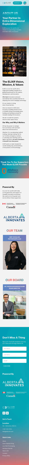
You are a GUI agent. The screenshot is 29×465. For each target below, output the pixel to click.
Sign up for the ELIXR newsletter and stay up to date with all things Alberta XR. (14, 342)
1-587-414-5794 (7, 429)
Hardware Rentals (7, 448)
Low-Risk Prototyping (8, 446)
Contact (4, 453)
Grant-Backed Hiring (8, 443)
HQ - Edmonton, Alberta (9, 426)
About (4, 441)
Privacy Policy (6, 456)
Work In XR (5, 451)
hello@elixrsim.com (7, 431)
